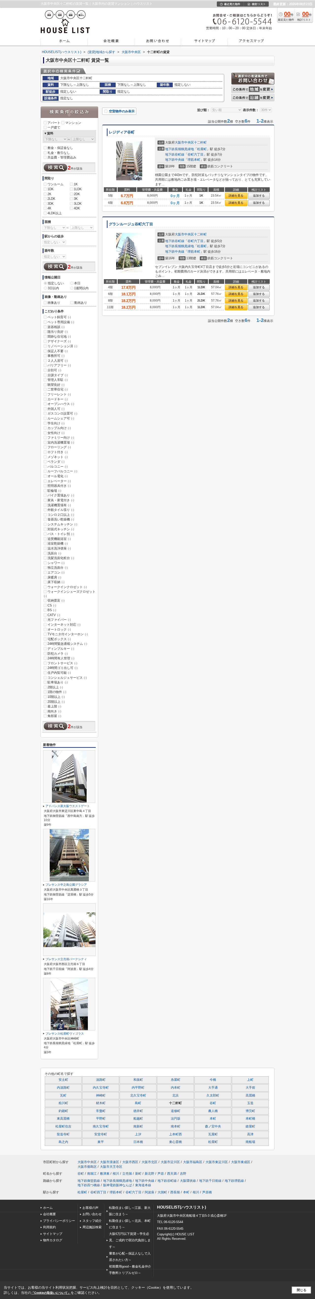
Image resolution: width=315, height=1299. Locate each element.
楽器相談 (55, 327)
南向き (54, 711)
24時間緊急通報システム (67, 644)
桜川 (116, 1173)
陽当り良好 (57, 331)
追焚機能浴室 (59, 539)
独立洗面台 (57, 567)
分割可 (54, 370)
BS (51, 610)
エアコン (55, 572)
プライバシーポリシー (59, 1221)
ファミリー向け (60, 437)
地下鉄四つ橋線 (89, 1185)
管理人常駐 (57, 380)
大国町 (162, 1192)
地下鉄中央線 (174, 159)
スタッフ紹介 (92, 1221)
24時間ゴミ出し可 (62, 668)
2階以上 (55, 687)
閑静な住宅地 (59, 336)
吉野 (183, 1173)
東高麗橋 (63, 1118)
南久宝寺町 (101, 1126)
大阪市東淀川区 (216, 1162)
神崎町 (101, 1095)
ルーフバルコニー (62, 471)
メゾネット (57, 457)
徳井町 (138, 1111)
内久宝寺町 (101, 1087)
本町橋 (250, 1118)
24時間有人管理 (60, 658)
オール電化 (57, 476)
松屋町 (202, 149)
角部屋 (54, 716)
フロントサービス (62, 663)
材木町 (101, 1103)
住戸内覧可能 (59, 673)
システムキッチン (62, 524)
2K (49, 194)
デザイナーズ (59, 341)
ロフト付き (57, 452)
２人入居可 (57, 360)
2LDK (51, 199)
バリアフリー (59, 365)
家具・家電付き (60, 500)
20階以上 (56, 702)
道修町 (175, 1111)
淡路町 (101, 1080)
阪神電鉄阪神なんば (117, 1185)
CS (51, 605)
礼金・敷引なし (58, 153)
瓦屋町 (213, 1134)
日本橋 (138, 1142)
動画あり (80, 302)
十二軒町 (200, 142)
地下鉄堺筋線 (234, 1181)
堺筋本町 (194, 159)
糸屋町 (175, 1080)
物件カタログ (52, 1240)
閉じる (301, 1290)
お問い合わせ (92, 1214)
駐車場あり (57, 682)
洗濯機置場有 (59, 505)
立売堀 (127, 1173)
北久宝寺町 (138, 1095)
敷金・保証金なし (60, 148)
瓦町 (63, 1095)
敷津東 (105, 1173)
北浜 (175, 1095)
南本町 (175, 1126)
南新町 (138, 1126)
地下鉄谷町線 (174, 154)
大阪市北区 (150, 1162)
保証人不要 (57, 351)
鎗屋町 (250, 1126)
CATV (53, 615)
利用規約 (49, 1227)
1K (76, 184)
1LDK (78, 189)
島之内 (63, 1142)
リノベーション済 (62, 346)
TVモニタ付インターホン (67, 634)
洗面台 (54, 553)
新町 (138, 1173)
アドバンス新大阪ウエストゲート (68, 806)
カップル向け (59, 428)
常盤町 (101, 1111)
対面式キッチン (60, 529)
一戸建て (53, 127)
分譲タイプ (57, 375)
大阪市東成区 (240, 1162)
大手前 (250, 1087)
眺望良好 (55, 385)
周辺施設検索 (92, 1227)
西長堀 (175, 1192)
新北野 (149, 1173)
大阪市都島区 (87, 1167)
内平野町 (138, 1087)
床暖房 (54, 577)
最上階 (54, 706)
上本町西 (175, 1134)
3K (76, 199)
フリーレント (59, 394)
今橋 (213, 1080)
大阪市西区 (130, 1162)
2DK (77, 194)
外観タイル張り (60, 510)
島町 (138, 1103)
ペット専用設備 (60, 322)
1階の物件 (56, 692)
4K (49, 208)
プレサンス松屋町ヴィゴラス (65, 1033)
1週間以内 (81, 288)
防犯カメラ (57, 653)
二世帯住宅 (57, 389)
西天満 (172, 1173)
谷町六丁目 (196, 154)
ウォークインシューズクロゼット (69, 594)
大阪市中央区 (184, 142)
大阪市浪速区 (109, 1162)
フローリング (59, 447)
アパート (53, 123)
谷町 (213, 1103)
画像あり (53, 302)
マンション (73, 123)
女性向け (55, 433)
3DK (50, 203)
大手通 (213, 1087)
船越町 (138, 1118)
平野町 (101, 1118)
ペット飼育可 (59, 317)
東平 (100, 1142)
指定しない (56, 283)
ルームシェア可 (60, 418)
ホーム (48, 1208)
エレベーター (59, 481)
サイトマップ (52, 1234)
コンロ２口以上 (60, 515)
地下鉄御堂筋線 (89, 1181)
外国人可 (55, 409)
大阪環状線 (188, 1181)
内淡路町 (63, 1087)
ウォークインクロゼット (67, 587)
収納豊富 (55, 600)
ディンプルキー (60, 648)
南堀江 (92, 1173)
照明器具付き (59, 486)
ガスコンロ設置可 (62, 413)
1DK (50, 189)
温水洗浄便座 (59, 548)
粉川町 (63, 1103)
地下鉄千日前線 (210, 1181)
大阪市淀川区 (170, 1162)
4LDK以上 (54, 213)
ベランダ (55, 461)
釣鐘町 (63, 1111)
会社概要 (49, 1214)
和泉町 (138, 1080)
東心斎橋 (175, 1142)
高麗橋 (250, 1095)
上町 (250, 1080)
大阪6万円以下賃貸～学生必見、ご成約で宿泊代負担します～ (130, 1240)
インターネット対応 (63, 624)
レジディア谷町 (122, 132)
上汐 (138, 1134)
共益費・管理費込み (61, 157)
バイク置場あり (60, 495)
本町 (213, 1118)
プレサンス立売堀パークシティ (66, 959)
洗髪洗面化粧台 (60, 558)
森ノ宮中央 (213, 1126)
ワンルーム (55, 184)
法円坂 (175, 1118)
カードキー (57, 399)
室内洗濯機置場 (60, 442)
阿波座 (149, 1192)
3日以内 (53, 288)
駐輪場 (54, 490)
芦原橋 (207, 1192)
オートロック (59, 629)
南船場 (250, 1142)
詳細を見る (236, 195)
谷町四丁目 (98, 1192)
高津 (250, 1134)
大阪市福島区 (192, 1162)
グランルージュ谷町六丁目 (131, 224)
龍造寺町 (63, 1134)
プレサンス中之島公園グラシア (66, 884)
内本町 (175, 1087)
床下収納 (55, 582)
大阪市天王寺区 (111, 1167)
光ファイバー (59, 619)
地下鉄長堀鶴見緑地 (179, 149)
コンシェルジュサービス (67, 677)
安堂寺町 (100, 1134)
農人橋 (213, 1111)
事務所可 (55, 356)
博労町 (250, 1111)
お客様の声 (90, 1208)
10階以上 (56, 697)
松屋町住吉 (63, 1126)
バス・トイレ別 (60, 534)
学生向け (55, 423)
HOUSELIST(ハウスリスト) (181, 1207)
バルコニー (57, 466)
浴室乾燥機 (57, 543)
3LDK (78, 203)
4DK (77, 208)
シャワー (55, 563)
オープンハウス (60, 404)
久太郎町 (212, 1095)
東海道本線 (143, 1185)
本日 (77, 283)
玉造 (250, 1103)
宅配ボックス (59, 639)
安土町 (63, 1080)
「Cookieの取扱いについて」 (51, 1293)
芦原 (161, 1173)
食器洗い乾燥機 (60, 519)
